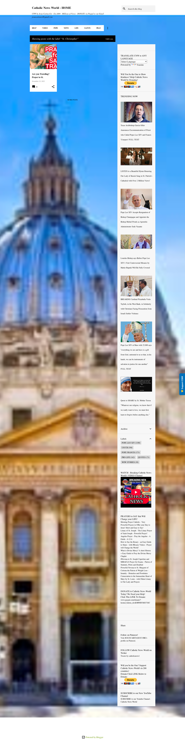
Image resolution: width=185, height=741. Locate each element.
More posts (72, 100)
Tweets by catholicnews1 (130, 656)
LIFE (76, 28)
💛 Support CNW (182, 384)
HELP (34, 28)
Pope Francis (128, 452)
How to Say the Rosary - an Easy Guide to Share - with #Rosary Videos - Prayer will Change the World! (136, 545)
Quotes (142, 457)
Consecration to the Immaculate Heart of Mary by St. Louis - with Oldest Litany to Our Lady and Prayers (136, 579)
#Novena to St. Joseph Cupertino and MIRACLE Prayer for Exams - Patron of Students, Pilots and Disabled (136, 562)
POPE (56, 28)
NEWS (66, 28)
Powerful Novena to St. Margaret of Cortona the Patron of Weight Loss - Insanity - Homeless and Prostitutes (135, 570)
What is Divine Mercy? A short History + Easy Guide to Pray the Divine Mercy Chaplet (136, 553)
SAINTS (87, 28)
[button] (53, 86)
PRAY (98, 28)
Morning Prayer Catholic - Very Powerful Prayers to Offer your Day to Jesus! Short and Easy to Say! (135, 525)
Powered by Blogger (94, 737)
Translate (140, 64)
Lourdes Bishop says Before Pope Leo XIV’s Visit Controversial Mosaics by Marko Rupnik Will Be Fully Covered (135, 263)
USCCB (125, 447)
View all (109, 39)
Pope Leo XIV (128, 442)
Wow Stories (128, 462)
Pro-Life (126, 457)
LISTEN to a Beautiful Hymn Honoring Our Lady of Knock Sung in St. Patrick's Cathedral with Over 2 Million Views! (136, 176)
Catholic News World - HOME (51, 7)
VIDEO (45, 28)
